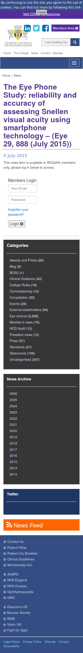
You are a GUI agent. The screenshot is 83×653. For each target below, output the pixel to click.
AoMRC (13, 574)
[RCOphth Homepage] (17, 45)
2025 (13, 399)
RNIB (11, 618)
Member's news (21, 322)
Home (7, 53)
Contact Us (15, 541)
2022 (13, 418)
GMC (11, 597)
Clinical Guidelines (20, 559)
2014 (13, 468)
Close (41, 12)
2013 (13, 474)
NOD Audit (17, 328)
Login (15, 223)
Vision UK (14, 624)
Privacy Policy (32, 641)
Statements (18, 353)
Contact (45, 53)
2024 (13, 406)
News (34, 53)
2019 (13, 437)
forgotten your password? (18, 212)
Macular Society (18, 612)
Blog (13, 266)
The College (21, 53)
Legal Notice (11, 641)
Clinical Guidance (22, 278)
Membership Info (19, 565)
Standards (17, 347)
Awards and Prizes (23, 260)
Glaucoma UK (17, 606)
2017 (13, 449)
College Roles (20, 285)
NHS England (17, 580)
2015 (13, 461)
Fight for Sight (17, 630)
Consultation (19, 297)
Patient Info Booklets (22, 553)
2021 (13, 424)
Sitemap (58, 53)
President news (21, 334)
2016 (13, 455)
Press (14, 340)
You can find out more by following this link (47, 7)
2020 (13, 430)
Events (15, 303)
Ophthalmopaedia (20, 591)
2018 (13, 443)
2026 (13, 393)
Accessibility (11, 646)
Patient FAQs (17, 547)
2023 (13, 412)
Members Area (64, 28)
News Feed (27, 525)
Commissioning (21, 291)
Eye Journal (18, 316)
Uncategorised (20, 359)
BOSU (14, 272)
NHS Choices (17, 586)
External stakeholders (25, 309)
